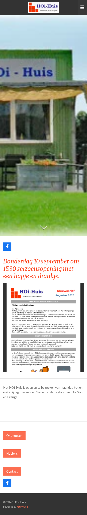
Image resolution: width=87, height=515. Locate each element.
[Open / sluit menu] (82, 7)
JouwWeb (22, 506)
